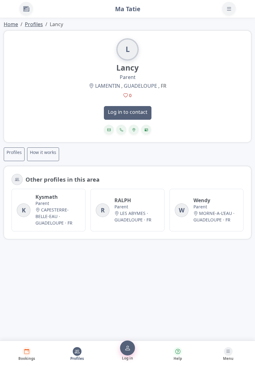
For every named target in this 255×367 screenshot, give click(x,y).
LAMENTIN (107, 85)
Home (11, 24)
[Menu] (229, 9)
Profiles (34, 24)
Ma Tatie (127, 9)
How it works (43, 152)
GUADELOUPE (140, 85)
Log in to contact (127, 112)
